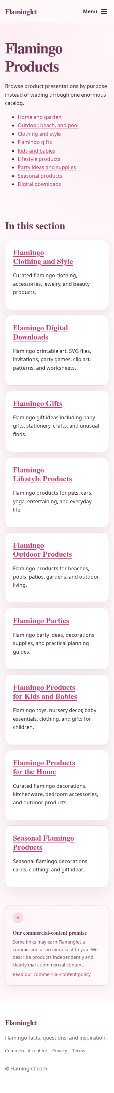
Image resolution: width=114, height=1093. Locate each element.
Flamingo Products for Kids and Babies (45, 691)
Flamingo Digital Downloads (40, 332)
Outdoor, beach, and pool (48, 125)
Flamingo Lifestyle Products (42, 474)
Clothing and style (39, 133)
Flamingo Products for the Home (44, 767)
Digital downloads (39, 184)
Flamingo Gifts (37, 403)
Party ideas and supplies (47, 167)
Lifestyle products (39, 158)
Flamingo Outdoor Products (42, 549)
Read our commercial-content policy (52, 974)
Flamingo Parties (41, 620)
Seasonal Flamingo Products (43, 842)
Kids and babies (36, 150)
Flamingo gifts (35, 142)
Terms (78, 1051)
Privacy (59, 1051)
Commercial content (26, 1051)
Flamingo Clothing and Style (43, 256)
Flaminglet (21, 11)
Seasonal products (40, 175)
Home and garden (39, 116)
